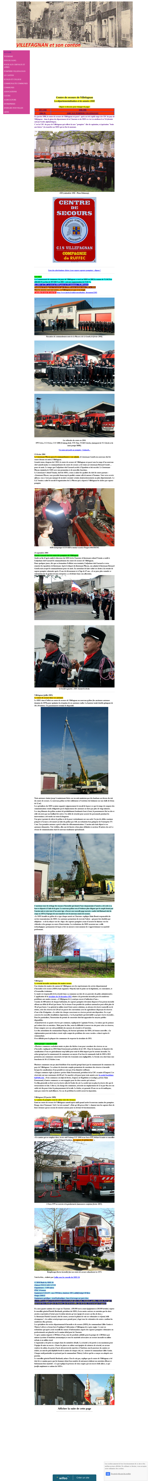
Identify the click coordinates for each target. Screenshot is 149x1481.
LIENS (6, 112)
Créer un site (83, 1477)
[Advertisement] (74, 73)
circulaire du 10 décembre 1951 (60, 997)
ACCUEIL (7, 52)
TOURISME (8, 56)
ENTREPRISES (9, 104)
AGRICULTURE (10, 100)
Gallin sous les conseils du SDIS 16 (67, 1277)
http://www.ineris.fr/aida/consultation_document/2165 (77, 292)
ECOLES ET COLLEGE (12, 79)
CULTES (7, 96)
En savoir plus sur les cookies (121, 1474)
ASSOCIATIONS (10, 92)
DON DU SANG (10, 61)
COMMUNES (9, 88)
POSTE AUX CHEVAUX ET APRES (14, 66)
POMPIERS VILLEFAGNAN (14, 71)
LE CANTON (9, 75)
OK (108, 1474)
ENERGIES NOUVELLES (13, 108)
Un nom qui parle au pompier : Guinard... (74, 450)
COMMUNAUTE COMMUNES (16, 84)
